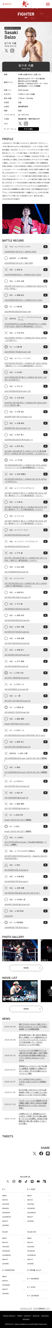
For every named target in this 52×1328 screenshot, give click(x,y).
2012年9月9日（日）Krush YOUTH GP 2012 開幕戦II (25, 759)
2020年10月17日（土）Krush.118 (18, 416)
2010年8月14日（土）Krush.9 (16, 870)
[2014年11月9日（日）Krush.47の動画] (45, 672)
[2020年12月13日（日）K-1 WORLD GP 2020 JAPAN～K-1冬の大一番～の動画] (45, 397)
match (5, 1200)
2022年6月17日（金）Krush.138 (17, 352)
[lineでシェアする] (48, 1153)
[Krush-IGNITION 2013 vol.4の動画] (45, 718)
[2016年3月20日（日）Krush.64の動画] (45, 615)
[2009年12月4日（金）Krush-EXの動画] (45, 899)
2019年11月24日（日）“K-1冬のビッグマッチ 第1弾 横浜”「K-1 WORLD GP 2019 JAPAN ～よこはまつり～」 (26, 452)
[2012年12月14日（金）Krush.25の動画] (45, 741)
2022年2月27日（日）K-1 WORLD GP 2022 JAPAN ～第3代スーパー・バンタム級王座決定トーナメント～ (25, 364)
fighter (5, 1204)
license (5, 1225)
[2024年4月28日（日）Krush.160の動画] (45, 306)
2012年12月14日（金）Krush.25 (17, 747)
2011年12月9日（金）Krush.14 (16, 808)
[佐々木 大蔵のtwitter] (6, 51)
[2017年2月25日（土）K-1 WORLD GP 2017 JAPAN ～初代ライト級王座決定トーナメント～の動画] (45, 578)
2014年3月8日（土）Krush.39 (16, 689)
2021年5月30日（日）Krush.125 (17, 391)
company (45, 1316)
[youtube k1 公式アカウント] (38, 1181)
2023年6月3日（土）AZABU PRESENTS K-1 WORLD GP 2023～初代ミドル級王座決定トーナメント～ (25, 325)
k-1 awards (33, 1278)
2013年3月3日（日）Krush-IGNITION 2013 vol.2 (24, 735)
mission (26, 1319)
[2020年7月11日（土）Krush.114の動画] (45, 423)
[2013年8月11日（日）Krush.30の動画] (45, 707)
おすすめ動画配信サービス (41, 1308)
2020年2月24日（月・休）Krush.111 (18, 439)
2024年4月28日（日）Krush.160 (17, 311)
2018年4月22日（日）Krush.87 (17, 546)
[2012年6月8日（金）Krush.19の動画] (45, 792)
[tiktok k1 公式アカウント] (26, 1181)
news (4, 1195)
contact (27, 1316)
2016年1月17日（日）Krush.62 (16, 632)
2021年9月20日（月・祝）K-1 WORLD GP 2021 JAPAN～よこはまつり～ (25, 378)
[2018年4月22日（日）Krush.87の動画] (45, 541)
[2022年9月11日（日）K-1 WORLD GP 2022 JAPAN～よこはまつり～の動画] (45, 332)
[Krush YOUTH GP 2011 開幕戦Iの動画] (45, 814)
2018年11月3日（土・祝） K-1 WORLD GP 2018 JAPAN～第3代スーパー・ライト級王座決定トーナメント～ (25, 494)
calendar (6, 1217)
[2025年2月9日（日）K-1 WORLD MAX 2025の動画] (45, 269)
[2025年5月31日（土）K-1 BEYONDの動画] (45, 258)
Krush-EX (8, 916)
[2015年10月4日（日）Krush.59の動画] (45, 638)
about (5, 1221)
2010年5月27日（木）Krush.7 (16, 881)
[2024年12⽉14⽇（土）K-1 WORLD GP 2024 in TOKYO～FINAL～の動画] (45, 281)
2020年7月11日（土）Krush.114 (17, 428)
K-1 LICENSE (33, 1295)
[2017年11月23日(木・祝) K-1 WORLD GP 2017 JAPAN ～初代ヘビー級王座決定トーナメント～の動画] (45, 553)
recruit (36, 1316)
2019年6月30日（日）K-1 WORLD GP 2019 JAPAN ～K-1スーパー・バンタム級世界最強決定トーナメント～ (25, 466)
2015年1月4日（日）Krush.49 (16, 666)
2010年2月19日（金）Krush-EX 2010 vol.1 (22, 893)
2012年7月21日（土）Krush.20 (16, 786)
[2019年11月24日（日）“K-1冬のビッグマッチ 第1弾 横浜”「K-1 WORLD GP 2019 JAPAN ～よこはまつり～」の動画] (45, 446)
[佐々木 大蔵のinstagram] (12, 51)
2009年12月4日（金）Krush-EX (17, 904)
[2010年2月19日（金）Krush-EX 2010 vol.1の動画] (45, 888)
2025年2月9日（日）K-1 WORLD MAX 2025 (22, 274)
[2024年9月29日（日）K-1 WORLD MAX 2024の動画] (45, 295)
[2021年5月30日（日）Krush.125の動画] (45, 386)
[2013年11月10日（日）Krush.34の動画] (45, 695)
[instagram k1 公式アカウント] (13, 1181)
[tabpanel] (20, 950)
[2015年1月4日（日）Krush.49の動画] (45, 661)
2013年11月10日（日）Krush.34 (17, 701)
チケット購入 (28, 129)
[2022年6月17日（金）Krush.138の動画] (45, 346)
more (32, 968)
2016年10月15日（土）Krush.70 (17, 597)
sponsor (6, 1212)
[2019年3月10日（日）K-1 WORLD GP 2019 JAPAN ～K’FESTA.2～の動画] (45, 474)
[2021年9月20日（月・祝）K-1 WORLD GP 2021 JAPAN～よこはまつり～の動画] (45, 372)
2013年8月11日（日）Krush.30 (16, 712)
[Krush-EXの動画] (45, 911)
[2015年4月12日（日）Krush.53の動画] (45, 649)
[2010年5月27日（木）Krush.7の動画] (45, 876)
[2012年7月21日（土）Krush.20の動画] (45, 781)
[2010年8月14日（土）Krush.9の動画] (45, 865)
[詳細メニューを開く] (48, 4)
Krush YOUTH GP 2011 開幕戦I (17, 820)
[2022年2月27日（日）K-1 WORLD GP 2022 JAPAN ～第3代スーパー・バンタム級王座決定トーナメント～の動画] (45, 358)
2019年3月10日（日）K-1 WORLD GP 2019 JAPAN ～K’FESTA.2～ (25, 480)
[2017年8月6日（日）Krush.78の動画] (45, 566)
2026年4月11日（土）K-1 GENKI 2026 (20, 251)
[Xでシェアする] (34, 1153)
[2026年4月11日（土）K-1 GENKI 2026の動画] (45, 246)
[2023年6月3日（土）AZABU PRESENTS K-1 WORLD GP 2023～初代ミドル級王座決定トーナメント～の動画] (45, 318)
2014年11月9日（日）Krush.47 (16, 678)
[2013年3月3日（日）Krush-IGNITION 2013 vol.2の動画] (45, 730)
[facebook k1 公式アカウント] (19, 1181)
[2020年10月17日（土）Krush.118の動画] (45, 411)
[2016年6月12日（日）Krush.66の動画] (45, 603)
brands (5, 1208)
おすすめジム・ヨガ (26, 1308)
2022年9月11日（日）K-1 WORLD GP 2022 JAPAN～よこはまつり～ (25, 339)
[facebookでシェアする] (41, 1153)
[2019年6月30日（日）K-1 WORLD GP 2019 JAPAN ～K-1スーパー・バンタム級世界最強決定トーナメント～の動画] (45, 460)
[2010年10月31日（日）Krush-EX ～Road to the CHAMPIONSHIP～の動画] (45, 851)
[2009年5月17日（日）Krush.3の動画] (45, 922)
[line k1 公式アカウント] (32, 1181)
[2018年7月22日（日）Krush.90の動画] (45, 530)
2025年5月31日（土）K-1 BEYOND (18, 263)
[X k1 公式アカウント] (7, 1181)
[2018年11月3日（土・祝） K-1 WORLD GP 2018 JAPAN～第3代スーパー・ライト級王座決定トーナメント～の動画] (45, 488)
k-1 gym (31, 1287)
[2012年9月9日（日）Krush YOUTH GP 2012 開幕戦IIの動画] (45, 753)
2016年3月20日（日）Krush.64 (17, 620)
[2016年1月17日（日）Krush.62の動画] (45, 626)
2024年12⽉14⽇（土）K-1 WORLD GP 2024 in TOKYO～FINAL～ (25, 287)
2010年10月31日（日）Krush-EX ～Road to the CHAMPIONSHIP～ (25, 857)
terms (19, 1316)
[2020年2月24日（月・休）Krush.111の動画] (45, 434)
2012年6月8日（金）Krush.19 (16, 797)
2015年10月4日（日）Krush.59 (16, 643)
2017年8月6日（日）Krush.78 (16, 572)
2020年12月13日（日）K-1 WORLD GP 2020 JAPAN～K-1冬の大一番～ (25, 404)
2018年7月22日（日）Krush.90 (17, 535)
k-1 (34, 1270)
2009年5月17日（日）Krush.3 (16, 927)
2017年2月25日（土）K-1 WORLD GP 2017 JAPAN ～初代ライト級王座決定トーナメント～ (25, 584)
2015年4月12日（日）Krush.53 (16, 655)
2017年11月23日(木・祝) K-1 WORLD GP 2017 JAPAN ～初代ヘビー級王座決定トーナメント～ (25, 559)
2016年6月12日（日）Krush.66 (16, 609)
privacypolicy (9, 1316)
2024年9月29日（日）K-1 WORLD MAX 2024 (23, 300)
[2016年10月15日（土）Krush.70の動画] (45, 592)
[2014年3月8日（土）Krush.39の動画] (45, 684)
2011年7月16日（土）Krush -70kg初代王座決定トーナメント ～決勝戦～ (25, 843)
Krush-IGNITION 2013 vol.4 (17, 724)
